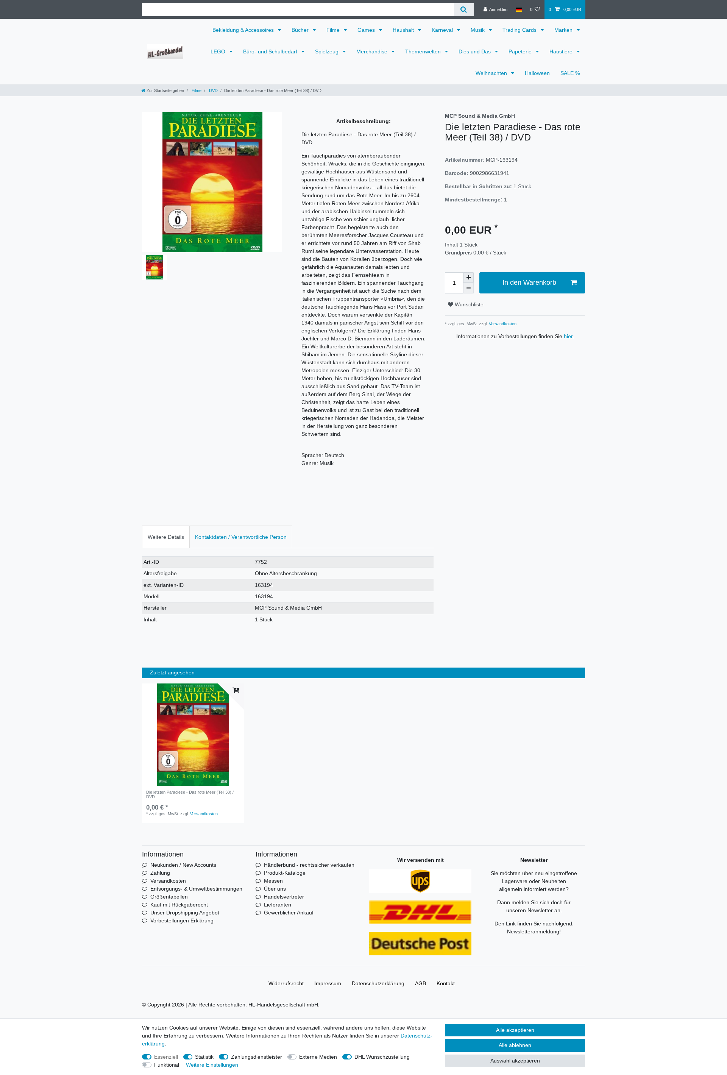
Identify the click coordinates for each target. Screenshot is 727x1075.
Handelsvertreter (284, 897)
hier (568, 336)
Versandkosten (502, 323)
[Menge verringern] (468, 288)
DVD (213, 90)
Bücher (301, 30)
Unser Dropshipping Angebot (184, 913)
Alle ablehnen (515, 1045)
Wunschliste (468, 304)
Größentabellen (169, 897)
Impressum (327, 983)
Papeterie (521, 51)
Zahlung (160, 873)
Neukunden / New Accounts (183, 865)
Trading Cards (520, 30)
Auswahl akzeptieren (515, 1061)
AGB (420, 983)
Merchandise (372, 51)
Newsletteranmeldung (533, 931)
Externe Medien (318, 1057)
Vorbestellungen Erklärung (182, 920)
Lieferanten (277, 905)
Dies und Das (475, 51)
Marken (564, 30)
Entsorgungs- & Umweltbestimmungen (196, 889)
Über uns (275, 889)
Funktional (166, 1065)
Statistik (204, 1057)
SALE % (570, 73)
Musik (478, 30)
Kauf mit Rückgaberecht (179, 905)
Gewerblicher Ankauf (289, 913)
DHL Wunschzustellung (382, 1057)
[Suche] (463, 9)
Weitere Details (166, 537)
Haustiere (561, 51)
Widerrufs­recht (286, 983)
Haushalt (404, 30)
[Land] (519, 9)
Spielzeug (327, 51)
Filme (333, 30)
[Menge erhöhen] (468, 277)
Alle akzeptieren (515, 1030)
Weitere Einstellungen (212, 1065)
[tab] (166, 537)
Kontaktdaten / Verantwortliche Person (241, 537)
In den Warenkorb (529, 282)
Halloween (537, 73)
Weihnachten (492, 73)
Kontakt (446, 983)
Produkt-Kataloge (285, 873)
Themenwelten (423, 51)
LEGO (219, 51)
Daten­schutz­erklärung (378, 983)
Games (366, 30)
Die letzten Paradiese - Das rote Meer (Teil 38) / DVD (190, 794)
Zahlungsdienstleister (256, 1057)
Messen (273, 881)
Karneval (443, 30)
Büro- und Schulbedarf (271, 51)
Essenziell (166, 1057)
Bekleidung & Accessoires (243, 30)
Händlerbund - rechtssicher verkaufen (309, 865)
